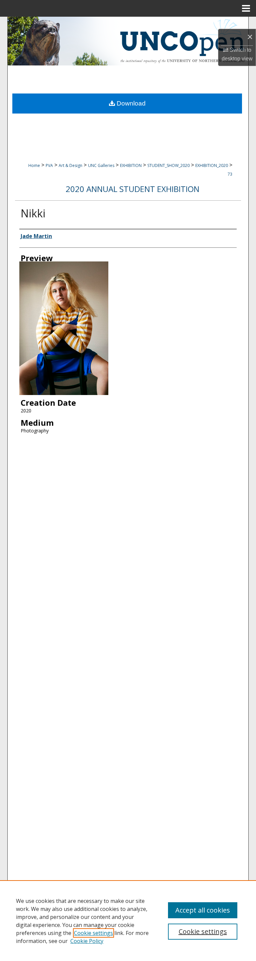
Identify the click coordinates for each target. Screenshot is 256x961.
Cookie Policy (86, 941)
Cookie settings (93, 933)
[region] (128, 920)
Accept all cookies (202, 910)
